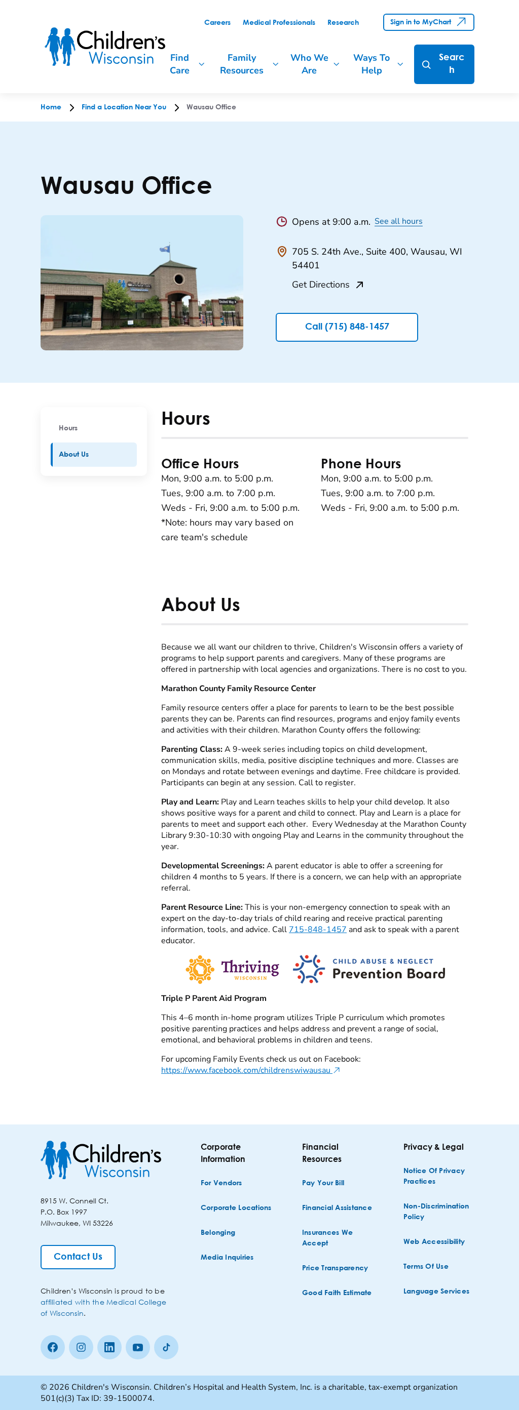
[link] (217, 22)
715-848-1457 (318, 929)
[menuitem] (94, 428)
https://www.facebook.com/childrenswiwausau (251, 1070)
